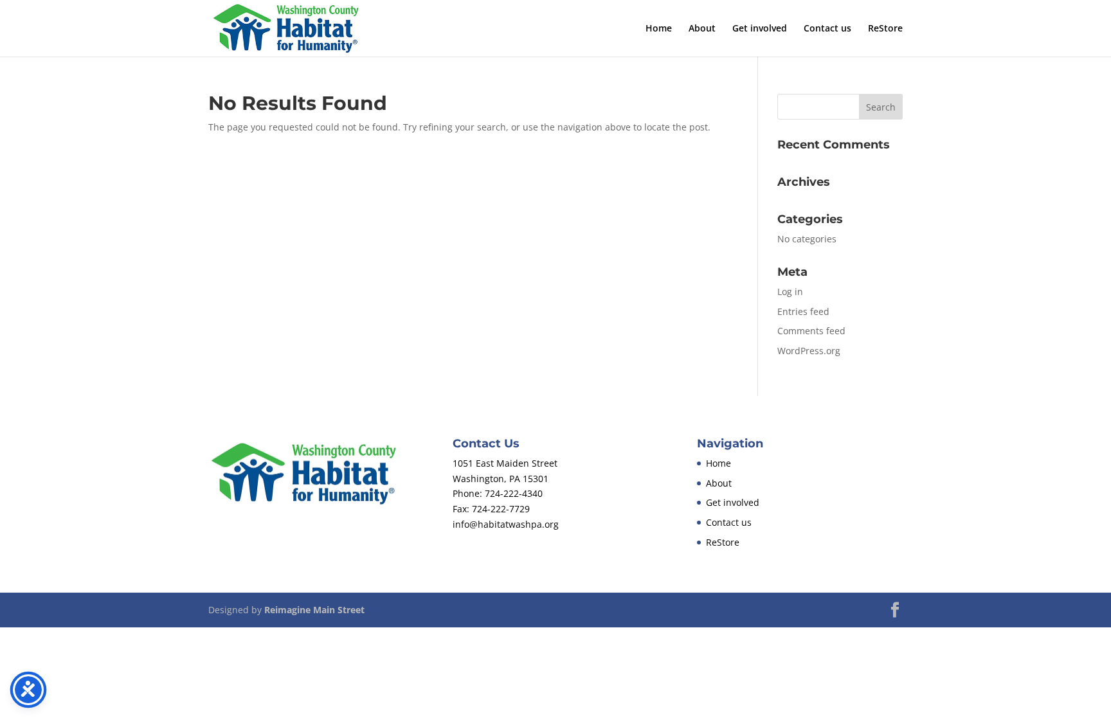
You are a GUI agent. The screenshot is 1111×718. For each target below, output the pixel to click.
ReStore (885, 29)
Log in (790, 291)
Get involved (759, 29)
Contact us (827, 29)
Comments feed (811, 331)
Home (659, 29)
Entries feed (803, 311)
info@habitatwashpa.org (506, 524)
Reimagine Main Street (314, 610)
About (702, 29)
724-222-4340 (514, 493)
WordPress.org (808, 351)
